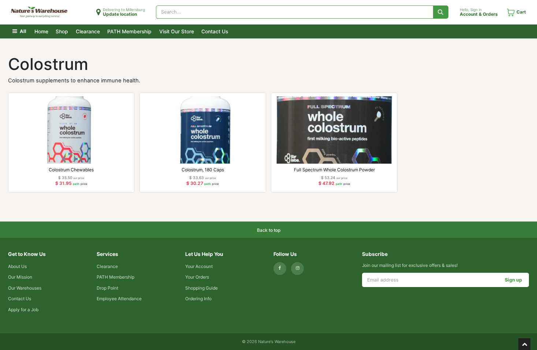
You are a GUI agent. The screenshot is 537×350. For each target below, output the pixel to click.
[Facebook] (279, 268)
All (22, 31)
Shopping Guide (201, 288)
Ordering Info (198, 298)
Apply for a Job (23, 309)
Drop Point (107, 288)
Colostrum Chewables (71, 169)
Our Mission (20, 277)
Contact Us (19, 298)
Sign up (513, 280)
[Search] (441, 12)
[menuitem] (41, 31)
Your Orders (197, 277)
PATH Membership (115, 277)
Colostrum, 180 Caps (203, 169)
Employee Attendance (119, 298)
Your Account (199, 266)
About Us (17, 266)
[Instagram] (297, 268)
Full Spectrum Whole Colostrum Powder (334, 169)
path (76, 184)
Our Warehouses (24, 288)
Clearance (107, 266)
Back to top (268, 230)
